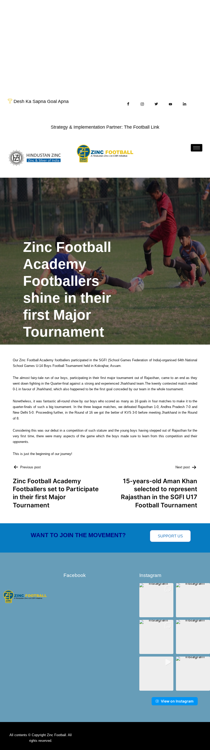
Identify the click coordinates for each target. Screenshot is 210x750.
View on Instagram (177, 701)
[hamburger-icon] (196, 147)
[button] (156, 600)
